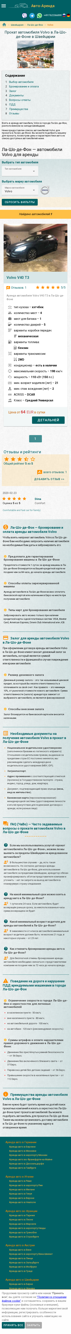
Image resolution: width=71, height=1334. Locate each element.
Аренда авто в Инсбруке (23, 1266)
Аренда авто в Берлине (22, 1146)
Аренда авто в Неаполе (22, 1202)
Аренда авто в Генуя (20, 1193)
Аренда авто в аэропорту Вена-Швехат (31, 1254)
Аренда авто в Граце (20, 1271)
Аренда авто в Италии (19, 1176)
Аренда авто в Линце (21, 1258)
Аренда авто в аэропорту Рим (26, 1185)
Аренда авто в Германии (20, 1142)
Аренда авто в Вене (20, 1249)
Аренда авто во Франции (21, 1211)
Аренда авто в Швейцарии (22, 1279)
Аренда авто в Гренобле (23, 1232)
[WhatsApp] (39, 15)
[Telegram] (32, 15)
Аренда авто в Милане (22, 1189)
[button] (20, 171)
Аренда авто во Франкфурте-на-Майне (30, 1159)
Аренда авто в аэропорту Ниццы (27, 1228)
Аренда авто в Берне (21, 1284)
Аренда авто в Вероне (21, 1198)
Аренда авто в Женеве (22, 1288)
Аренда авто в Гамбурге (22, 1167)
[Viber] (24, 15)
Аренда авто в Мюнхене (22, 1151)
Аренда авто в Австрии (20, 1245)
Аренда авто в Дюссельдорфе (26, 1163)
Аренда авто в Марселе (22, 1224)
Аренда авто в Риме (20, 1181)
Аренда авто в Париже (22, 1215)
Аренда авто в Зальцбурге (24, 1262)
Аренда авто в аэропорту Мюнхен (28, 1155)
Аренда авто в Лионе (21, 1219)
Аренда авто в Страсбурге (24, 1236)
